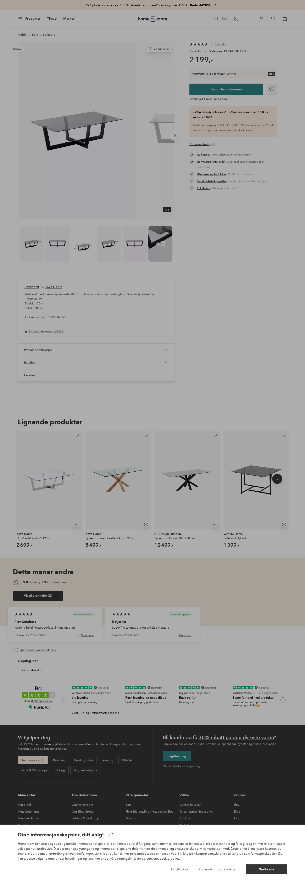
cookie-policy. (170, 858)
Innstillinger (179, 869)
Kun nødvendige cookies (217, 869)
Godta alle (266, 869)
